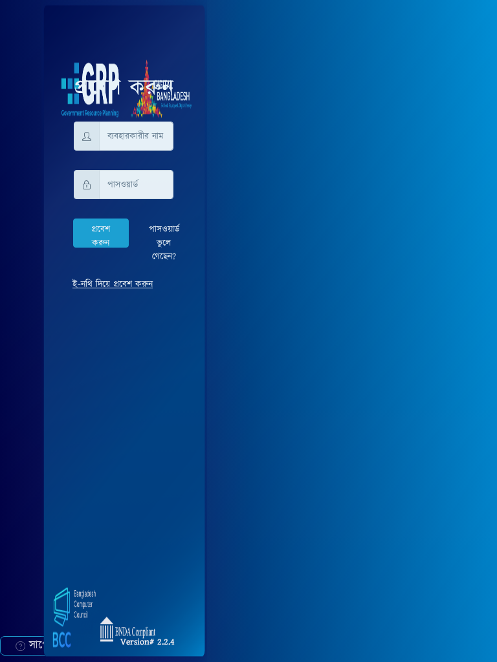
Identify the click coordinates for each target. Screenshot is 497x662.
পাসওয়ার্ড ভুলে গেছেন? (164, 243)
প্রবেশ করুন (100, 235)
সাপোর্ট (40, 645)
